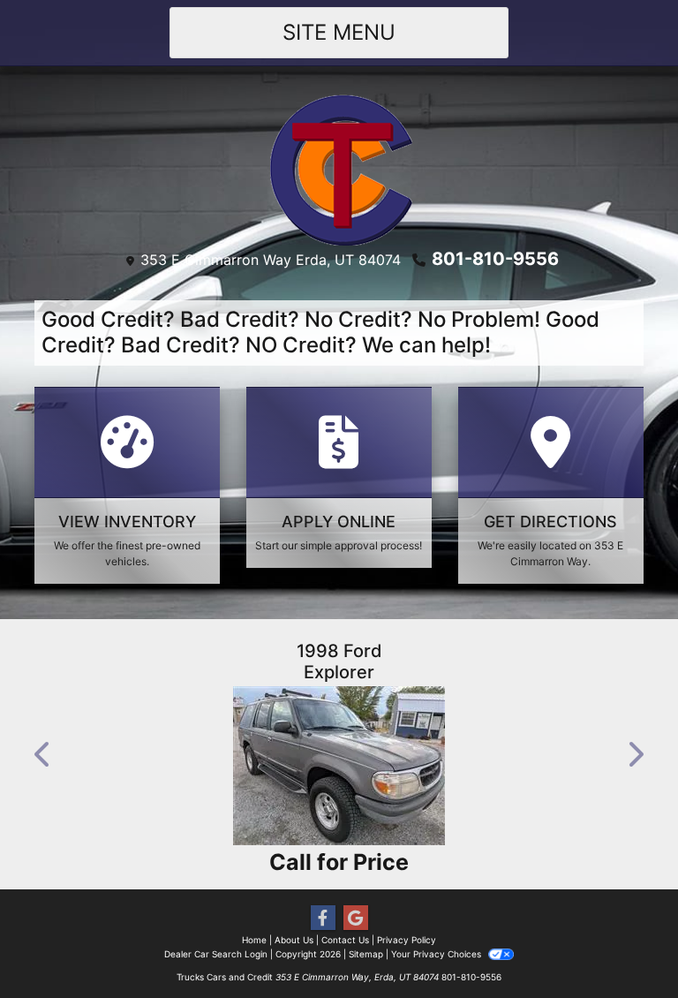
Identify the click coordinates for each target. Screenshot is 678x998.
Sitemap (366, 954)
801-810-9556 (495, 258)
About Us (294, 939)
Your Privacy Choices (437, 954)
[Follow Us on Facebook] (323, 918)
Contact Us (345, 939)
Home (254, 939)
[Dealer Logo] (339, 169)
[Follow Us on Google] (355, 918)
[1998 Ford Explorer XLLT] (339, 765)
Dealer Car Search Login (215, 954)
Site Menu (339, 32)
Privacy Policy (406, 939)
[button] (43, 754)
